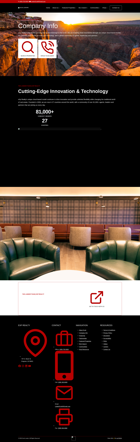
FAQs (105, 341)
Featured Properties (85, 341)
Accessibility (107, 338)
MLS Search (83, 344)
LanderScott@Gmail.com (38, 1)
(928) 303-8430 (62, 382)
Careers (105, 346)
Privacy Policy (107, 333)
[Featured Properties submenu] (75, 7)
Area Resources (84, 349)
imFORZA (119, 438)
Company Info (83, 333)
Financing (82, 335)
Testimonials (83, 338)
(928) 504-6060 (62, 428)
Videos (105, 344)
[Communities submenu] (99, 7)
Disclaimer (106, 335)
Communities (83, 346)
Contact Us (115, 8)
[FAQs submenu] (106, 7)
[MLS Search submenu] (87, 7)
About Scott (82, 330)
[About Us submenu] (59, 7)
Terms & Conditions (109, 330)
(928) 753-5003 (24, 1)
